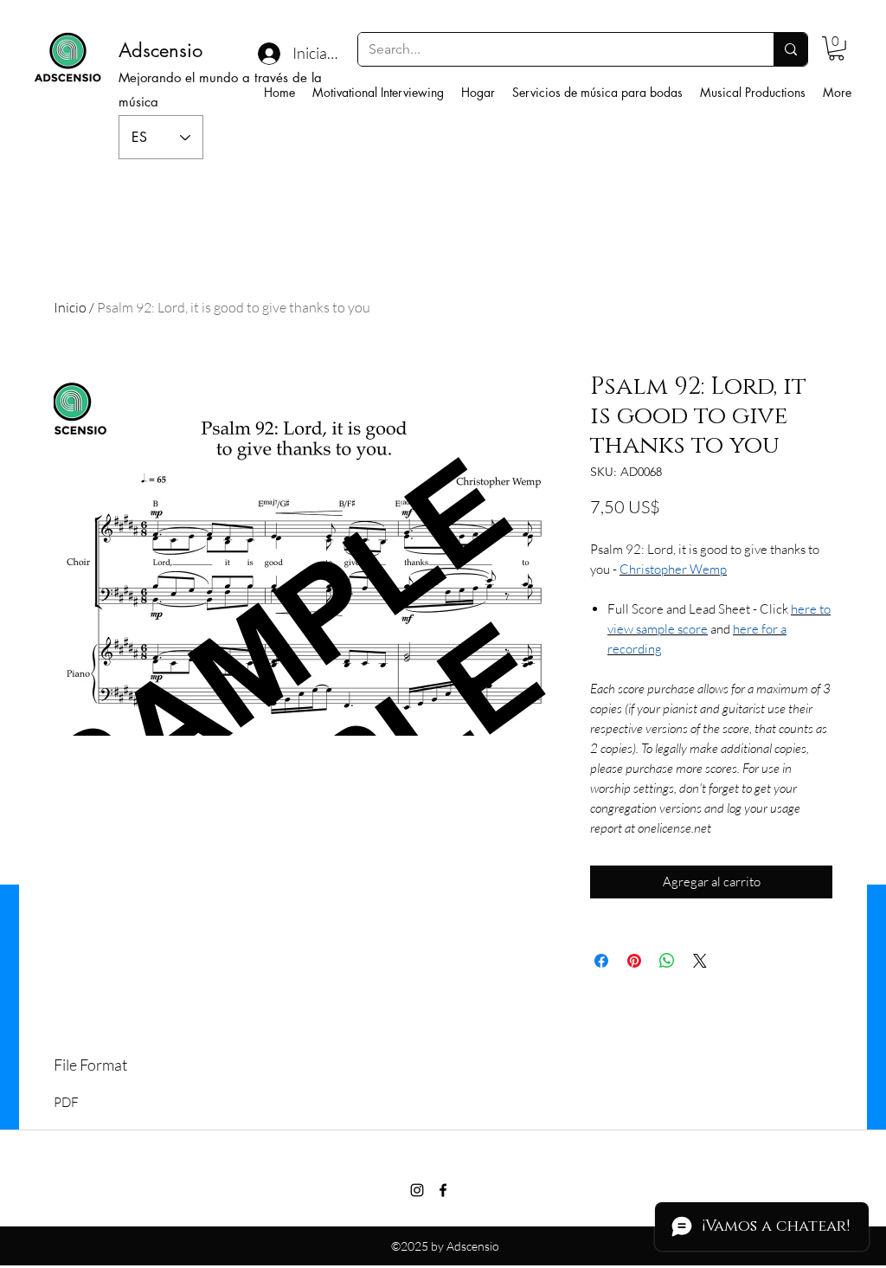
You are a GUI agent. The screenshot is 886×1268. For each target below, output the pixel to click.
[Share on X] (700, 960)
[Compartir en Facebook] (601, 960)
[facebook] (443, 1190)
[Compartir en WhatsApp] (667, 960)
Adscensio (160, 50)
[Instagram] (417, 1190)
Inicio (70, 307)
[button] (836, 48)
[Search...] (790, 49)
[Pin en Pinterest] (634, 960)
